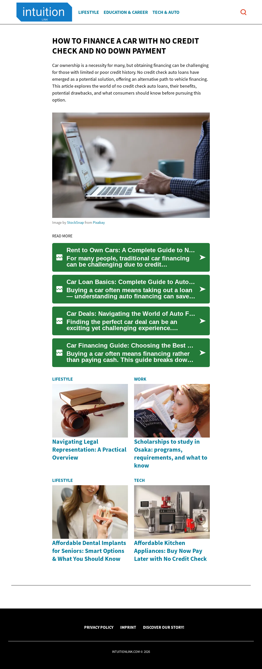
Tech (139, 480)
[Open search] (243, 12)
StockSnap (75, 222)
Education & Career (126, 12)
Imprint (128, 627)
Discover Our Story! (163, 627)
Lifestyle (88, 12)
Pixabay (99, 222)
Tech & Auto (165, 12)
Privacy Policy (98, 627)
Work (140, 379)
